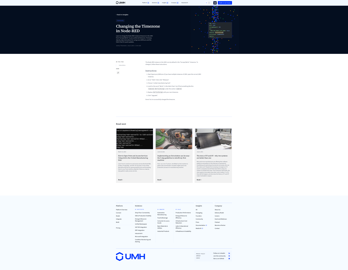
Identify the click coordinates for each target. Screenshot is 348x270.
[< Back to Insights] (122, 15)
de (209, 2)
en (206, 2)
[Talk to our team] (215, 2)
